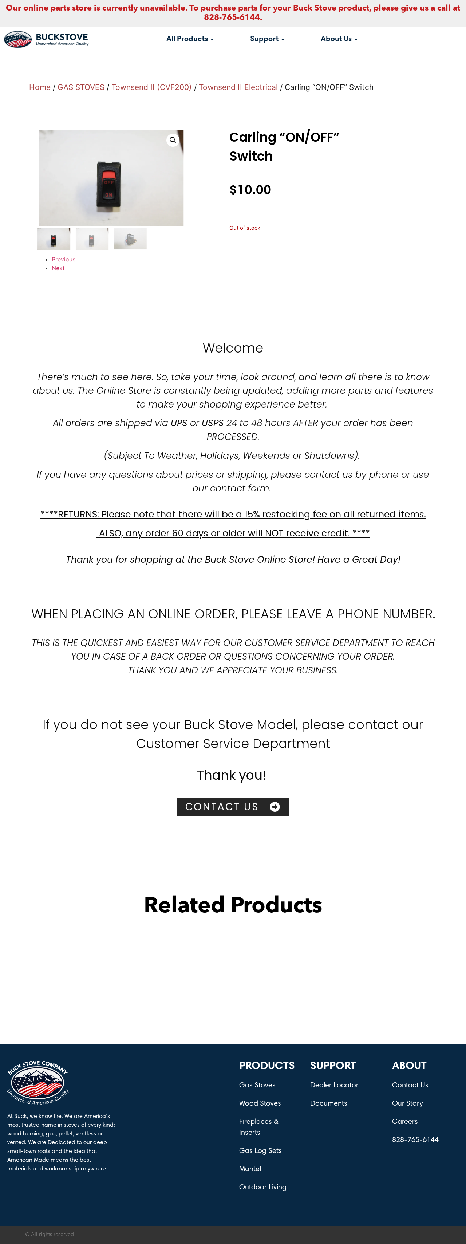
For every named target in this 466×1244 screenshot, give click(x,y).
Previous (63, 259)
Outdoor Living (263, 1187)
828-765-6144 (415, 1140)
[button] (172, 140)
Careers (405, 1122)
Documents (328, 1103)
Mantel (250, 1169)
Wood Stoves (260, 1103)
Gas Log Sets (260, 1151)
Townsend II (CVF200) (151, 87)
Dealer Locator (334, 1085)
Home (40, 87)
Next (58, 268)
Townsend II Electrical (238, 87)
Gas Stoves (257, 1085)
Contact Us (410, 1085)
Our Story (407, 1103)
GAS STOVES (81, 87)
